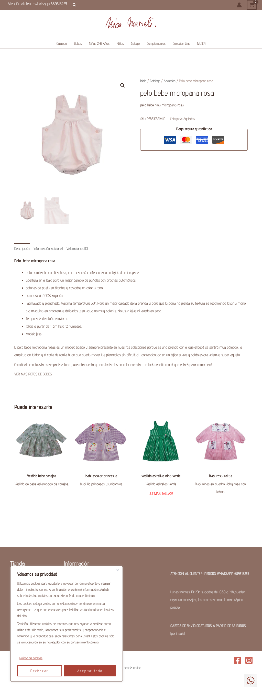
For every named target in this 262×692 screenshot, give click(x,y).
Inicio (143, 81)
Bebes (78, 43)
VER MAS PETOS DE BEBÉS (33, 374)
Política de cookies (30, 658)
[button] (74, 5)
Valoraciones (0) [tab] (77, 248)
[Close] (117, 570)
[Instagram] (249, 660)
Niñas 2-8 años (99, 43)
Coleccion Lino (181, 43)
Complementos (156, 43)
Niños (120, 43)
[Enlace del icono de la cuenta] (239, 4)
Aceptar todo (90, 671)
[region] (66, 624)
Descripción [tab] (22, 248)
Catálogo (62, 43)
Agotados (170, 81)
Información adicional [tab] (48, 248)
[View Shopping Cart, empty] (252, 5)
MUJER (201, 43)
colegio (135, 43)
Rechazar (39, 671)
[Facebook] (238, 660)
